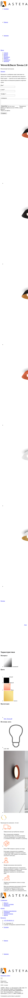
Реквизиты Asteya (5, 975)
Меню (2, 50)
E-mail (3, 89)
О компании (7, 59)
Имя (2, 85)
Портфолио (7, 57)
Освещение (7, 912)
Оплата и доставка (9, 904)
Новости (6, 58)
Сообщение (4, 98)
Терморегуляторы (8, 913)
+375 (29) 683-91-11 (9, 920)
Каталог (6, 54)
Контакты (6, 61)
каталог (3, 908)
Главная (6, 53)
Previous (3, 601)
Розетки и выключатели (10, 911)
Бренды (6, 55)
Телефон (3, 94)
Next (25, 625)
